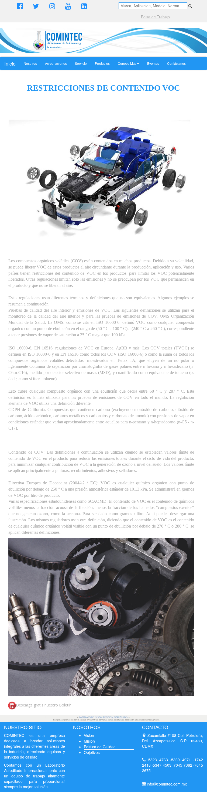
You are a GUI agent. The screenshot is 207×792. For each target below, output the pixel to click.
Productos (102, 63)
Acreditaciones (56, 63)
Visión (89, 735)
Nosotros (30, 63)
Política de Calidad (100, 746)
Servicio (81, 63)
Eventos (153, 63)
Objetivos (92, 752)
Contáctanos (176, 63)
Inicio (10, 63)
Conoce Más (127, 63)
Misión (89, 741)
